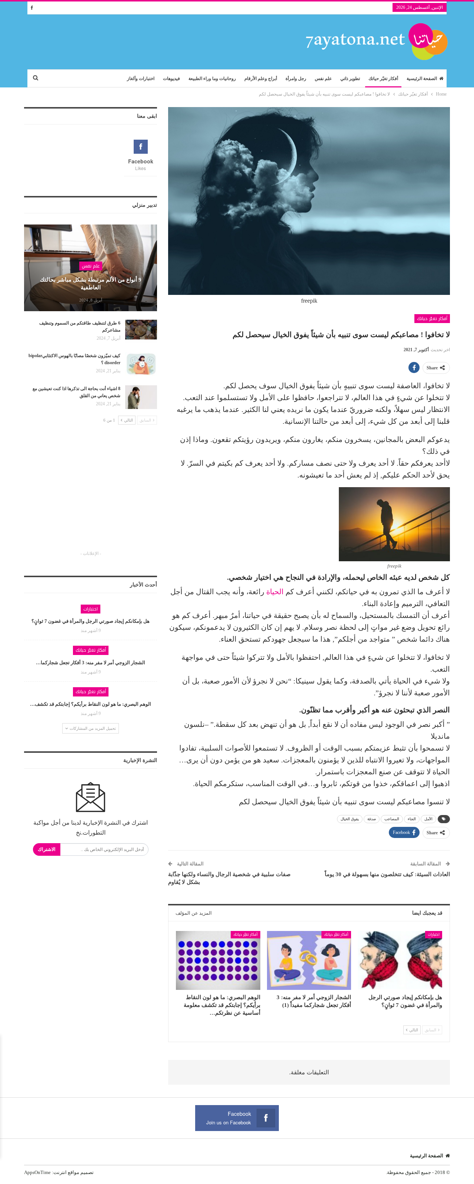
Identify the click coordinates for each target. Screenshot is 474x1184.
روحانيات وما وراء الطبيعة (212, 78)
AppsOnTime (37, 1172)
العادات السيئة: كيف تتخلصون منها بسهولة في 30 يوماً (387, 874)
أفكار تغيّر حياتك (383, 78)
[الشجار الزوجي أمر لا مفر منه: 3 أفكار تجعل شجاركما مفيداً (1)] (309, 960)
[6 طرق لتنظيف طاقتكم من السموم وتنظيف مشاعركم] (141, 331)
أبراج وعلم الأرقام (260, 78)
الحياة (275, 592)
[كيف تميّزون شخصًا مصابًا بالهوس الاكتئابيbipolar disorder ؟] (141, 364)
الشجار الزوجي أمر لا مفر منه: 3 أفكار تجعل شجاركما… (90, 662)
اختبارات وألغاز (140, 78)
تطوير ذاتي (350, 78)
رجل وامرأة (296, 78)
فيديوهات (171, 78)
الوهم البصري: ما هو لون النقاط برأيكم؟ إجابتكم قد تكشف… (90, 704)
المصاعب (391, 819)
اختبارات (434, 934)
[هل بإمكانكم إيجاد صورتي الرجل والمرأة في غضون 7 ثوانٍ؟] (400, 960)
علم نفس (323, 78)
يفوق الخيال (350, 819)
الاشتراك (47, 849)
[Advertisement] (91, 494)
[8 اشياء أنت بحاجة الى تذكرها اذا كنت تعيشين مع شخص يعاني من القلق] (141, 397)
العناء (412, 819)
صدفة (371, 819)
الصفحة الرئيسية (422, 78)
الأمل (428, 819)
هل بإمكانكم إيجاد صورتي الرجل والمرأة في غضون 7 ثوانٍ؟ (90, 621)
